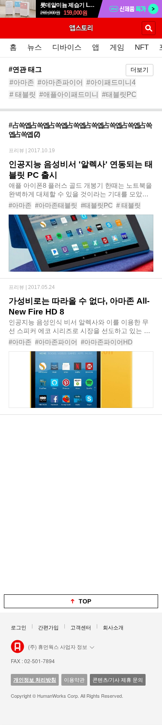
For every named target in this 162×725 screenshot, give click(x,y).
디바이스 (67, 47)
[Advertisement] (81, 504)
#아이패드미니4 (111, 82)
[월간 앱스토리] (81, 28)
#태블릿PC (119, 94)
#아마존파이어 (60, 82)
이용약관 (74, 679)
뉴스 (34, 47)
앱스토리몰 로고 (17, 646)
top (85, 601)
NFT (142, 47)
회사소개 (113, 627)
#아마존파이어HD (107, 342)
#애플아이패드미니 (68, 94)
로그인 (18, 627)
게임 (117, 47)
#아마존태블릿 (56, 205)
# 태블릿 (23, 94)
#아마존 (22, 82)
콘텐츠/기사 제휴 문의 (117, 679)
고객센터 (80, 627)
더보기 (139, 69)
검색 (149, 28)
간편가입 (48, 627)
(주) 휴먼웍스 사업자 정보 (57, 646)
